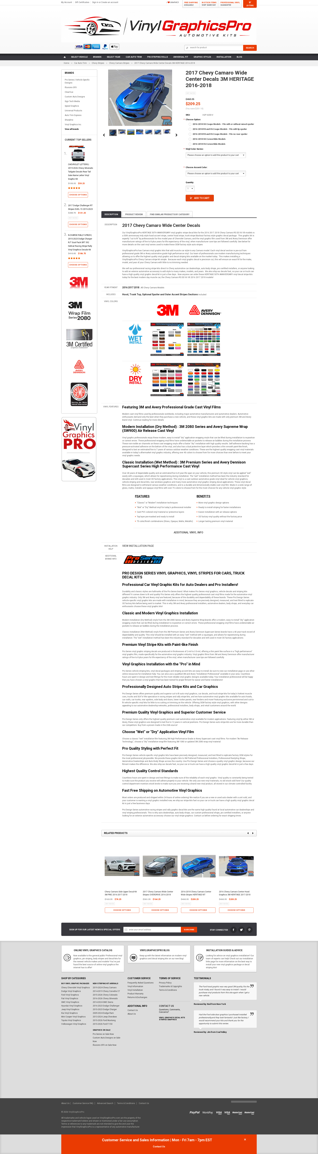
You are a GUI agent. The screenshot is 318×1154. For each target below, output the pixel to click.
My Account (66, 2)
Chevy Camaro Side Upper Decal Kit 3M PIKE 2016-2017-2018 (121, 893)
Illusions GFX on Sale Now (104, 1045)
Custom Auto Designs (75, 97)
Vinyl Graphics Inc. (73, 124)
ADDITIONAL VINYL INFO (188, 532)
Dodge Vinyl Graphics (71, 991)
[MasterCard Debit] (250, 1112)
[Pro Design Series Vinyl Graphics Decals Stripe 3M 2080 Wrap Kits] (143, 559)
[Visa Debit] (228, 1112)
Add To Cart (202, 198)
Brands (97, 57)
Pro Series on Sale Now (103, 1034)
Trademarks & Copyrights (170, 986)
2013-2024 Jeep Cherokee (105, 1017)
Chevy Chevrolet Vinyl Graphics (75, 987)
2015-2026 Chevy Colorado (105, 995)
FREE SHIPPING (191, 3)
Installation (223, 57)
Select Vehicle (79, 57)
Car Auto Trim (134, 57)
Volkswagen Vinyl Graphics (73, 1024)
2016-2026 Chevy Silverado (105, 998)
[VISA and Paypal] (196, 1112)
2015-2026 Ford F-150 (102, 1024)
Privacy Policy (165, 983)
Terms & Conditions (168, 990)
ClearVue (69, 92)
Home (66, 63)
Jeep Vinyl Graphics (70, 1009)
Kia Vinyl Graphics (69, 1013)
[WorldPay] (208, 1112)
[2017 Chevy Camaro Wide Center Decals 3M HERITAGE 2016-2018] (113, 132)
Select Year (113, 57)
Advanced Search (105, 1103)
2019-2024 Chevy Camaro (104, 987)
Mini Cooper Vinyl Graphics (73, 1017)
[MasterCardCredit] (238, 1112)
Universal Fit (180, 57)
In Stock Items (209, 3)
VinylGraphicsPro (76, 1112)
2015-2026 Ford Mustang (104, 1020)
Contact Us (133, 1010)
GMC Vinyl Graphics (70, 1002)
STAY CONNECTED (219, 930)
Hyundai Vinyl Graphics (71, 1006)
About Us (132, 1014)
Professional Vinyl (230, 3)
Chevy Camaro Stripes (119, 63)
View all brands (72, 129)
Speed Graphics (72, 106)
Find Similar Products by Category (169, 214)
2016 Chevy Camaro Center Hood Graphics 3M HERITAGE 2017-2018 (234, 893)
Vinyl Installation (135, 990)
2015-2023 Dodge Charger (105, 1009)
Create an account (109, 2)
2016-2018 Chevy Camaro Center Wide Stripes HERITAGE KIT (196, 893)
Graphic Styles (202, 57)
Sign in (95, 2)
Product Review (134, 214)
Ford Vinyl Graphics (70, 995)
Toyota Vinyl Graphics (71, 1020)
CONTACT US (166, 1006)
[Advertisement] (79, 540)
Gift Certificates (82, 2)
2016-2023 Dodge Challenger (106, 1006)
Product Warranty (135, 994)
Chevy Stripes (98, 63)
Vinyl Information (135, 986)
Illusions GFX (71, 87)
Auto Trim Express (73, 115)
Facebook (233, 930)
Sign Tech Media (72, 101)
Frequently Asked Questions (141, 983)
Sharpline (69, 120)
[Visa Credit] (219, 1112)
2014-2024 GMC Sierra (103, 1002)
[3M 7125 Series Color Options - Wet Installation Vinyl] (135, 333)
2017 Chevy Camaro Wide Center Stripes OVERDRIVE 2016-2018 (158, 893)
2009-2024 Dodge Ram (103, 1013)
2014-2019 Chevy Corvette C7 (106, 991)
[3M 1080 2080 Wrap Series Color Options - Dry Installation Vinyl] (135, 374)
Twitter (241, 930)
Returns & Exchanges (137, 997)
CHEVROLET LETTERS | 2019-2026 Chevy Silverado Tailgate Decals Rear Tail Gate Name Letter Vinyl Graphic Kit (80, 171)
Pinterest (249, 930)
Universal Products (73, 110)
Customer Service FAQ (83, 1103)
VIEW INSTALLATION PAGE (138, 545)
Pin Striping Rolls (157, 57)
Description (111, 214)
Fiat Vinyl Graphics (69, 998)
